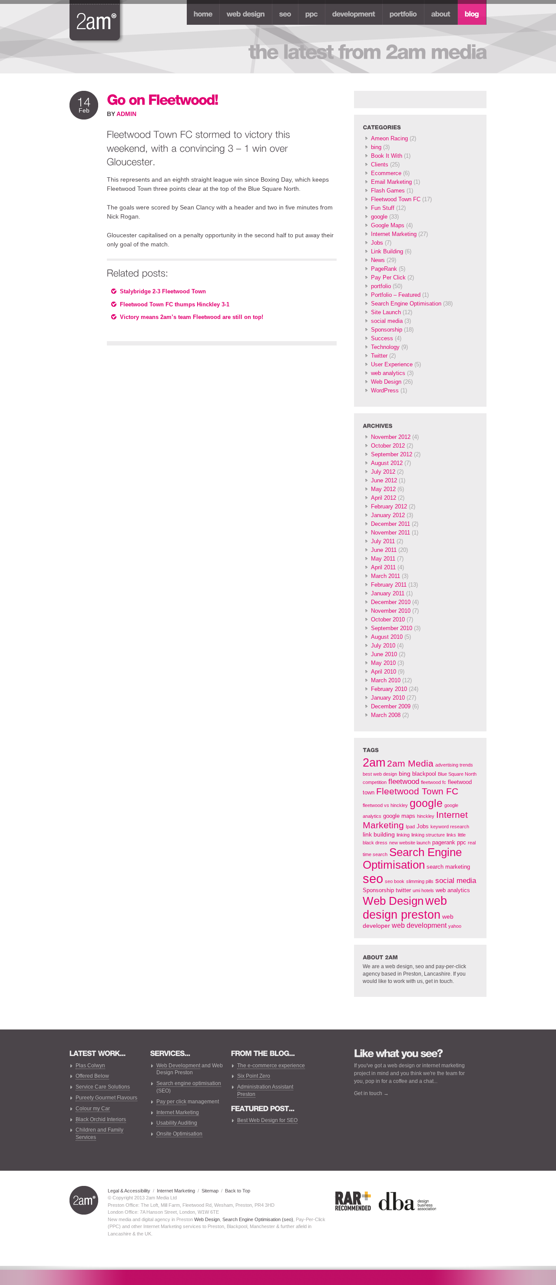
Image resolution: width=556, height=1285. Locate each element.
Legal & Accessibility (129, 1190)
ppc (461, 843)
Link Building (387, 251)
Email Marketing (391, 182)
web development (419, 925)
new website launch (409, 842)
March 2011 (385, 576)
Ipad (410, 826)
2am (374, 762)
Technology (385, 347)
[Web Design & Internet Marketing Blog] (472, 12)
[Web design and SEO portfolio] (403, 12)
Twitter (379, 355)
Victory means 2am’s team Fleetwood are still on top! (191, 317)
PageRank (384, 269)
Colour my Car (93, 1109)
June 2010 (384, 654)
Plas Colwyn (90, 1066)
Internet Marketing (394, 234)
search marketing (448, 867)
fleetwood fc (433, 782)
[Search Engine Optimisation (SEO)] (285, 12)
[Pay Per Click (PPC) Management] (311, 12)
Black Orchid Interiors (101, 1119)
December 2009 (390, 706)
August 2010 (387, 637)
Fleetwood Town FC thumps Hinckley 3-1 (174, 304)
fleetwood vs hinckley (385, 805)
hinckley (425, 816)
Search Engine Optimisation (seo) (257, 1219)
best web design (380, 774)
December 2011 (390, 524)
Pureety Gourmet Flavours (106, 1098)
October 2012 (388, 445)
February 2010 (389, 689)
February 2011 (389, 584)
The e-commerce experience (271, 1066)
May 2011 (383, 558)
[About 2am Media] (440, 12)
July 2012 (383, 471)
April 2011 (383, 567)
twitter (403, 890)
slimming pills (420, 881)
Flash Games (388, 190)
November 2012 (390, 437)
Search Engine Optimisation (406, 303)
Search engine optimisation (188, 1083)
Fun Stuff (382, 208)
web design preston (405, 907)
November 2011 (390, 532)
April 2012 (383, 498)
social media (387, 321)
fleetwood (403, 781)
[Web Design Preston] (96, 21)
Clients (379, 164)
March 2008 (385, 715)
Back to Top (237, 1190)
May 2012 (383, 489)
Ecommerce (386, 173)
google (379, 216)
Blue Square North (457, 774)
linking (403, 834)
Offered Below (92, 1076)
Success (382, 338)
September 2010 (391, 628)
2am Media (410, 763)
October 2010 (388, 619)
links (451, 834)
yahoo (454, 926)
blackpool (424, 774)
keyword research (449, 826)
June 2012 (384, 480)
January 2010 (388, 697)
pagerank (443, 843)
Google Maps (387, 225)
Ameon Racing (389, 138)
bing (376, 147)
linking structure (428, 834)
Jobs (377, 242)
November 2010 (390, 611)
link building (379, 834)
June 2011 (384, 550)
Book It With (386, 156)
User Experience (392, 364)
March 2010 (385, 680)
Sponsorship (386, 329)
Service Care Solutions (103, 1087)
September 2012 (391, 454)
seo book (394, 881)
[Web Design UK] (246, 12)
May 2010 (383, 663)
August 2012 (387, 463)
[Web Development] (353, 12)
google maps (399, 816)
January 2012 (388, 515)
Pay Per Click (388, 277)
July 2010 (383, 645)
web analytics (388, 373)
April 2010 (383, 671)
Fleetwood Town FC (395, 199)
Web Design (386, 382)
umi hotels (423, 890)
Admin (126, 113)
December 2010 (390, 602)
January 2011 (387, 593)
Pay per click (171, 1102)
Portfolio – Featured (395, 295)
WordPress (385, 390)
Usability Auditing (176, 1123)
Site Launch (386, 312)
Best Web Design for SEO (267, 1120)
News (378, 260)
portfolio (381, 286)
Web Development (178, 1066)
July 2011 (383, 541)
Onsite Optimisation (179, 1134)
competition (375, 782)
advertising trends (454, 764)
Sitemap (210, 1190)
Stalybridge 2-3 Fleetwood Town (163, 291)
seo (373, 878)
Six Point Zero (253, 1076)
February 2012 (389, 506)
